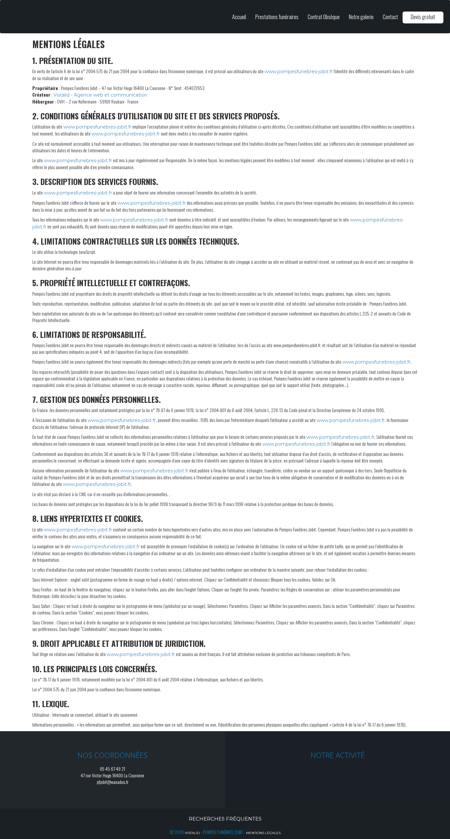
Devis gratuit (423, 17)
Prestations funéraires (276, 17)
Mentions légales (263, 833)
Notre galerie (361, 17)
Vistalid (192, 833)
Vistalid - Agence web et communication (100, 95)
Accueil (239, 17)
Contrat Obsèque (324, 17)
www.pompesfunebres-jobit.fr (299, 72)
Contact (390, 17)
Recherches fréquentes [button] (225, 819)
